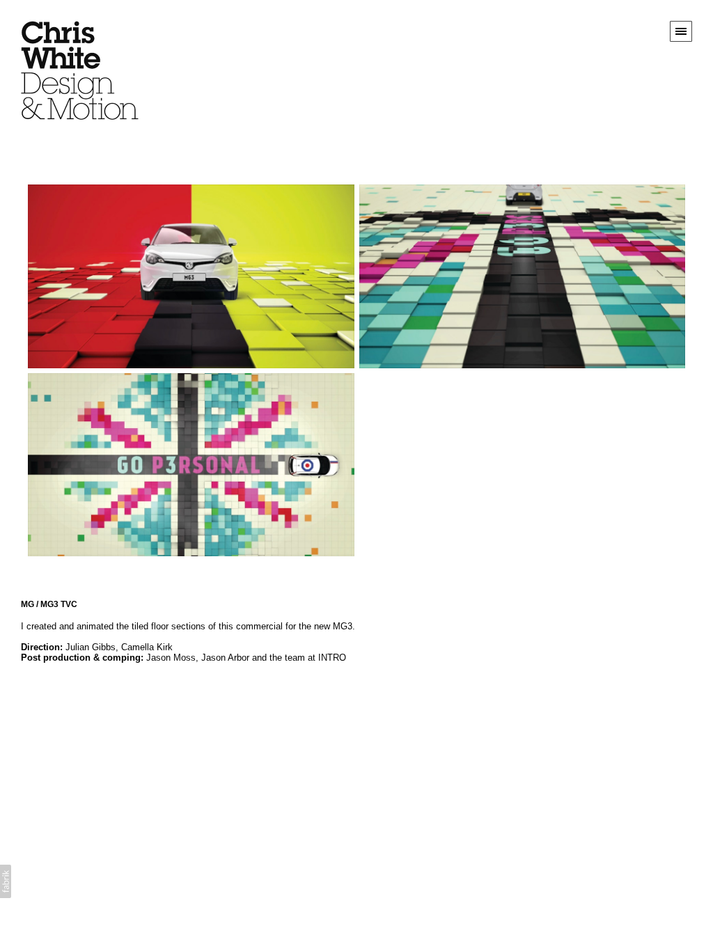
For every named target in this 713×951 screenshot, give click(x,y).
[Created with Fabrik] (5, 881)
